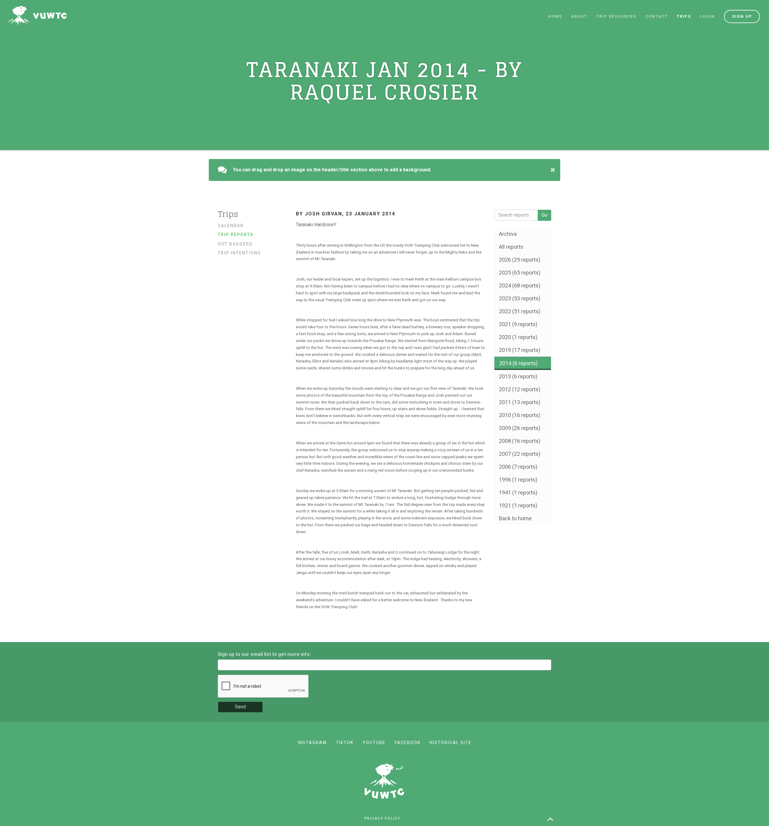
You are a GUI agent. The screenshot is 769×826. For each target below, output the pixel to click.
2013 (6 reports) (518, 376)
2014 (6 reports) (518, 363)
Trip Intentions (239, 253)
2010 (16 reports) (519, 415)
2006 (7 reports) (518, 467)
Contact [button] (656, 16)
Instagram (312, 742)
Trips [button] (684, 16)
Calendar (231, 225)
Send (240, 707)
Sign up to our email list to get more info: (264, 654)
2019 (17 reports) (519, 350)
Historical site (451, 742)
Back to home (515, 518)
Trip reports (236, 234)
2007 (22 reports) (519, 454)
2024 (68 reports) (519, 285)
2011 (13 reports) (519, 402)
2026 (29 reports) (519, 260)
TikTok (345, 742)
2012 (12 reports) (519, 389)
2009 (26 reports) (519, 428)
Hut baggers (235, 244)
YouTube (374, 742)
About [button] (579, 16)
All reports (511, 247)
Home (555, 16)
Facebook (408, 742)
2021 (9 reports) (518, 324)
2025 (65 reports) (519, 272)
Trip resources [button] (616, 16)
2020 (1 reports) (518, 337)
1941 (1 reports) (518, 492)
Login (707, 16)
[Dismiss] (553, 170)
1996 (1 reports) (518, 479)
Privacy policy (382, 818)
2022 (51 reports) (519, 311)
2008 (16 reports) (519, 441)
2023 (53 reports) (519, 298)
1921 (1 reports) (518, 505)
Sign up (742, 16)
